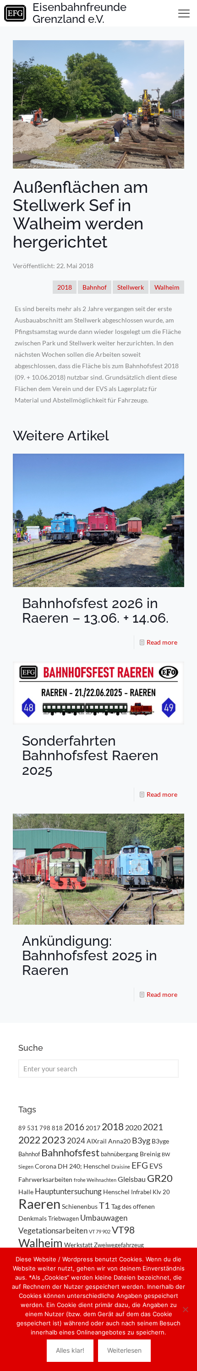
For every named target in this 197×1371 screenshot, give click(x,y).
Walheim (167, 287)
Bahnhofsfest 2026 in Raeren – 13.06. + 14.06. (95, 610)
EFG (139, 1165)
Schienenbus (80, 1206)
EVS (155, 1165)
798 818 (51, 1128)
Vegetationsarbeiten (53, 1230)
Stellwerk (130, 287)
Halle (25, 1192)
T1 (104, 1205)
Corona (45, 1166)
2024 (76, 1140)
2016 (74, 1127)
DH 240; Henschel (84, 1166)
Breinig (150, 1154)
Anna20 (119, 1141)
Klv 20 (161, 1192)
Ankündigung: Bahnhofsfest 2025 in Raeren (89, 955)
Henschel (116, 1192)
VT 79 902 (99, 1231)
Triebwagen (63, 1218)
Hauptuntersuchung (68, 1191)
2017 (93, 1128)
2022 (29, 1139)
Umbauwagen (103, 1218)
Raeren (39, 1204)
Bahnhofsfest (70, 1152)
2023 (54, 1139)
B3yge (160, 1141)
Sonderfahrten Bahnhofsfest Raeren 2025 (90, 755)
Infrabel (141, 1192)
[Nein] (185, 1309)
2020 (133, 1127)
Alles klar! (70, 1350)
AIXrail (97, 1141)
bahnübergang (119, 1154)
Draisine (120, 1167)
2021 (153, 1127)
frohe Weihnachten (95, 1180)
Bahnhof (94, 287)
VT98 (123, 1230)
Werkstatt (78, 1245)
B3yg (141, 1140)
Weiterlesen (124, 1350)
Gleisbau (132, 1179)
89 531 (28, 1128)
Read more (162, 642)
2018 (64, 287)
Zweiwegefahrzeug (119, 1245)
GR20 (160, 1178)
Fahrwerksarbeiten (45, 1179)
